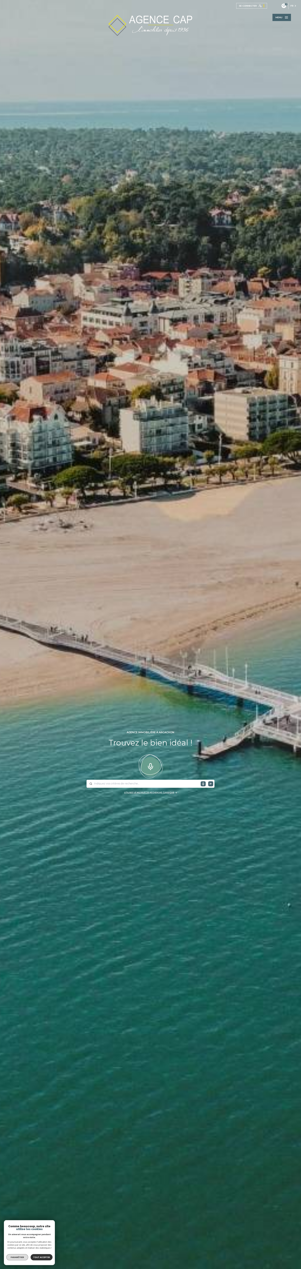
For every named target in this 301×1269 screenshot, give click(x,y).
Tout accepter (41, 1257)
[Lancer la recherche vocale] (150, 766)
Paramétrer (17, 1257)
